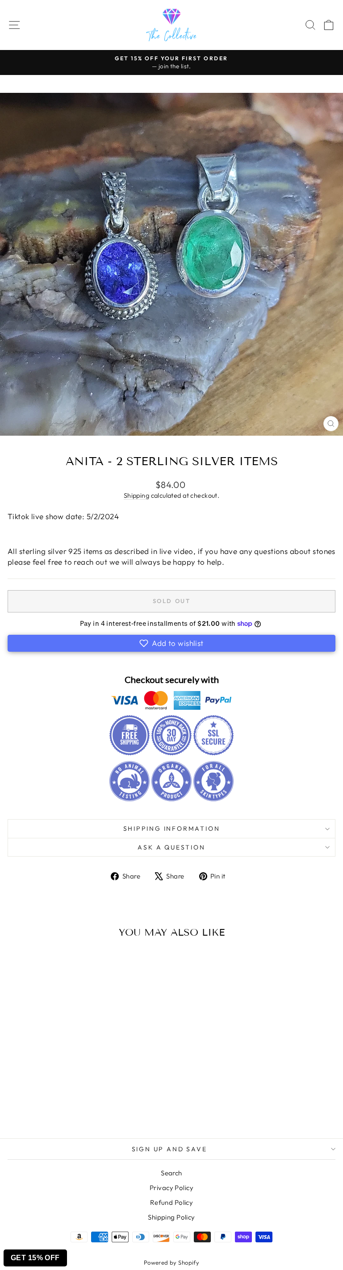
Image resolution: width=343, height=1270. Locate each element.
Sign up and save (169, 1149)
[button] (171, 643)
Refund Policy (171, 1202)
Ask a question (171, 847)
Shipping (136, 495)
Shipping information (171, 828)
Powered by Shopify (172, 1262)
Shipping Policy (171, 1217)
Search (171, 1173)
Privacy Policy (171, 1187)
